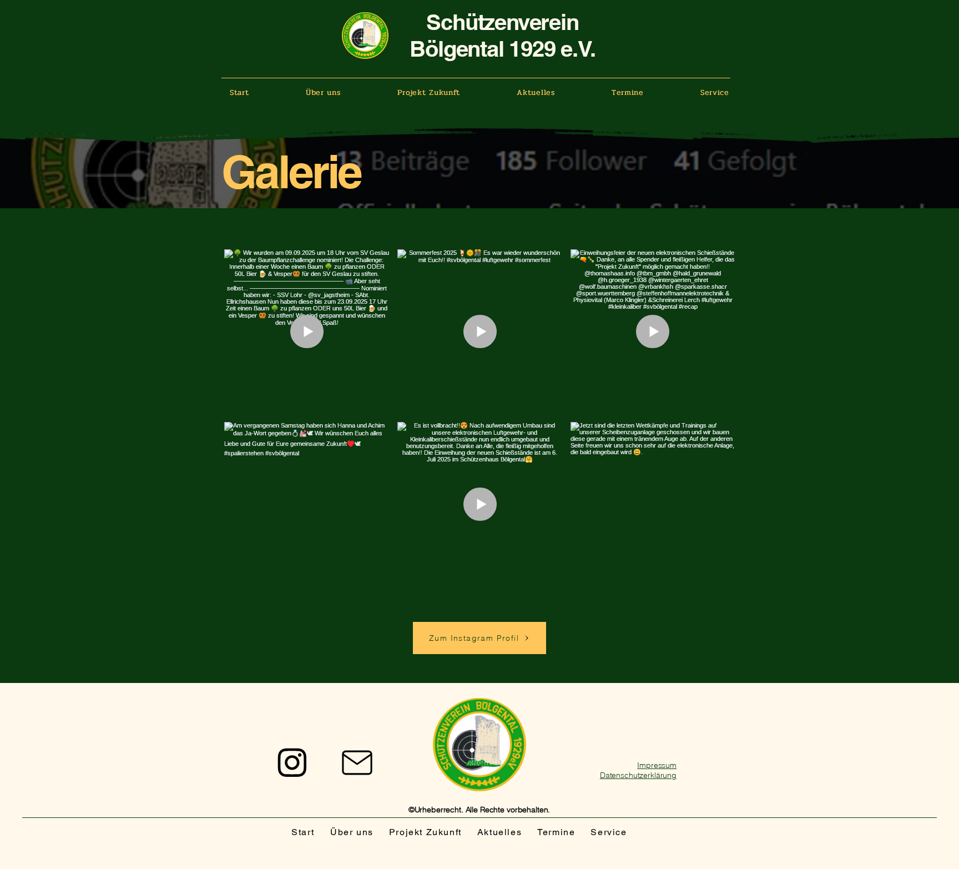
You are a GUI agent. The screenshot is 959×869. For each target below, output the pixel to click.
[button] (323, 92)
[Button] (290, 762)
